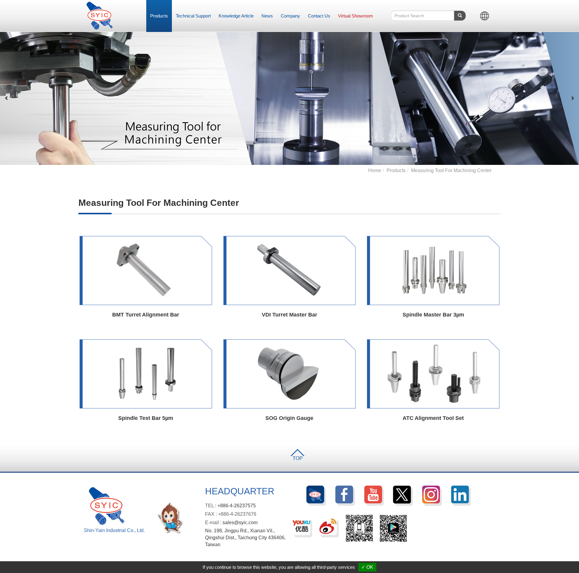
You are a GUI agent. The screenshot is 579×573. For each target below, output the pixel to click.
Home (374, 170)
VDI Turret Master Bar (289, 315)
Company (290, 15)
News (267, 15)
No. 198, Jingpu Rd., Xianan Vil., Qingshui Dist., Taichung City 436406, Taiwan (245, 537)
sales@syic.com (240, 522)
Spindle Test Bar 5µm (145, 418)
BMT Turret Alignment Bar (145, 315)
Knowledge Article (236, 15)
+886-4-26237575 (236, 505)
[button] (7, 98)
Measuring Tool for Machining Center (451, 170)
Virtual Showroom (355, 15)
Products (159, 15)
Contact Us (319, 15)
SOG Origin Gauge (289, 418)
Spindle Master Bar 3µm (433, 315)
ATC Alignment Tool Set (433, 418)
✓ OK (367, 567)
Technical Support (193, 15)
